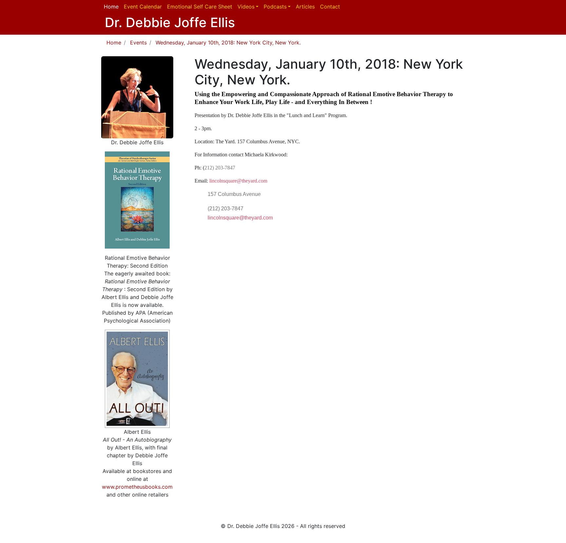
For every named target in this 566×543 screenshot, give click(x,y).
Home (111, 6)
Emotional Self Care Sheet (199, 6)
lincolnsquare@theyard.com (238, 181)
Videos (246, 6)
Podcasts (275, 6)
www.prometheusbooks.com (137, 486)
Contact (330, 6)
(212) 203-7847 (225, 208)
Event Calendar (143, 6)
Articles (305, 6)
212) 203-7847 (219, 167)
